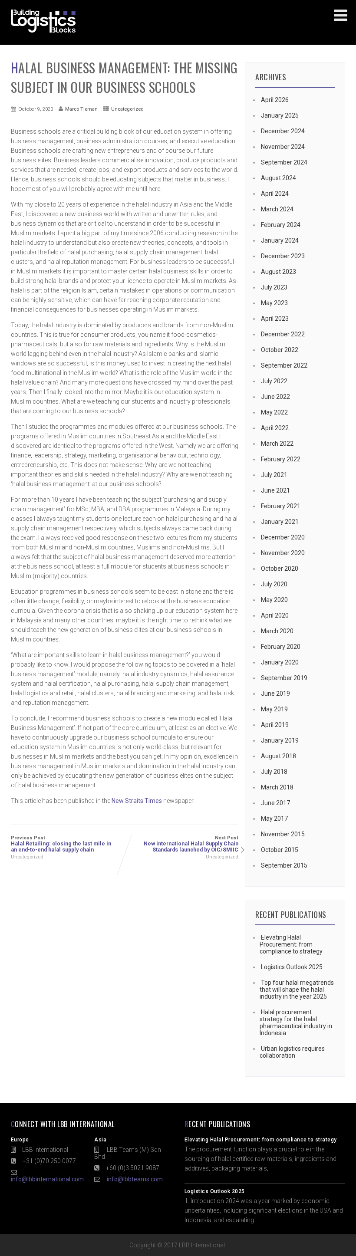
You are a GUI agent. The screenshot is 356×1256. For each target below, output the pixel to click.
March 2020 (277, 631)
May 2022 (274, 412)
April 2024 (275, 193)
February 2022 (280, 459)
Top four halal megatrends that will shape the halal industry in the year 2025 (297, 989)
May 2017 (274, 818)
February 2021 (280, 506)
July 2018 (274, 771)
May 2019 (274, 709)
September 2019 (284, 677)
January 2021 (280, 521)
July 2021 (274, 474)
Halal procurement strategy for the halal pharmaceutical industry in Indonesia (296, 1022)
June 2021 (275, 490)
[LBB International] (43, 32)
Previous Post (61, 844)
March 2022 (277, 443)
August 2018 (278, 756)
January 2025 (280, 115)
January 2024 (280, 240)
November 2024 (283, 146)
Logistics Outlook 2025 (292, 966)
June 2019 (275, 693)
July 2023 (274, 287)
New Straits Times (137, 800)
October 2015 (279, 849)
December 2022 (283, 334)
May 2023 (274, 302)
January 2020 (280, 662)
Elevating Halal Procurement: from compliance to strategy (291, 944)
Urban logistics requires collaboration (292, 1052)
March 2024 (277, 209)
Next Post (191, 844)
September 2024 (284, 162)
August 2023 (278, 271)
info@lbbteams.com (135, 1179)
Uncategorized (127, 109)
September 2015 (284, 865)
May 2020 (274, 599)
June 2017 (275, 802)
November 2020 (283, 552)
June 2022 (275, 396)
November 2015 (283, 834)
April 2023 (275, 318)
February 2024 (280, 224)
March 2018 (277, 787)
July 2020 (274, 584)
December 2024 (283, 131)
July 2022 (274, 381)
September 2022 (284, 365)
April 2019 (275, 724)
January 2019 (280, 740)
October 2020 (279, 568)
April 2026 (275, 99)
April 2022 (275, 427)
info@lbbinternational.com (47, 1179)
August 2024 (278, 177)
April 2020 (275, 615)
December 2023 (283, 256)
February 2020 (280, 646)
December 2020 (283, 537)
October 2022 (279, 349)
